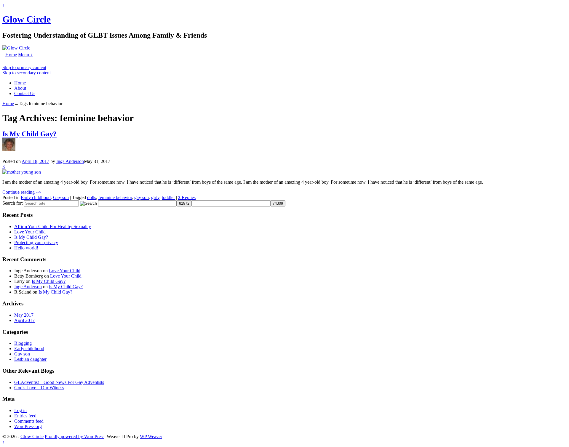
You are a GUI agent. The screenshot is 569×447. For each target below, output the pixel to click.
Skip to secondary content (26, 72)
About (20, 88)
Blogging (23, 343)
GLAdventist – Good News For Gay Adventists (59, 382)
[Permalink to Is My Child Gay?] (21, 171)
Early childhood (36, 197)
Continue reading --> (21, 192)
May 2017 (23, 315)
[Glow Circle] (16, 47)
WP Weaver (151, 436)
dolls (91, 197)
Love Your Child (30, 231)
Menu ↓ (25, 54)
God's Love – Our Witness (39, 387)
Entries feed (25, 415)
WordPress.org (28, 426)
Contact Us (24, 93)
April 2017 (24, 320)
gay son (141, 197)
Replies (187, 197)
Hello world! (26, 247)
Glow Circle (26, 19)
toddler (168, 197)
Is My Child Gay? (29, 134)
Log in (20, 410)
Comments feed (29, 421)
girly (155, 197)
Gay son (61, 197)
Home (11, 54)
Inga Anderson (70, 161)
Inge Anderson (28, 286)
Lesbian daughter (30, 359)
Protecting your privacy (36, 242)
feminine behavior (115, 197)
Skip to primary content (24, 67)
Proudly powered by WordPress (74, 436)
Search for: (12, 203)
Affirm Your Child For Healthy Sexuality (52, 226)
